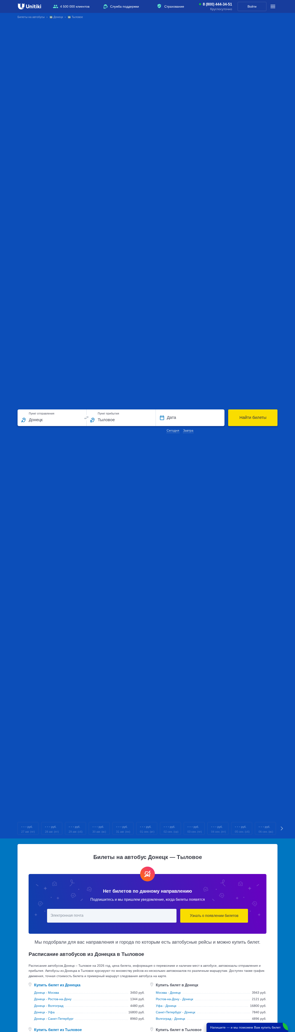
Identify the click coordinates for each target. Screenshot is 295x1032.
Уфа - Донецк (166, 1006)
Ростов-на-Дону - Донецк (174, 999)
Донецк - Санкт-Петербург (54, 1018)
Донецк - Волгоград (48, 1006)
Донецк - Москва (46, 992)
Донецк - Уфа (44, 1012)
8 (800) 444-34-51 (217, 4)
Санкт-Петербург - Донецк (175, 1012)
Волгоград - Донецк (170, 1018)
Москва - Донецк (168, 992)
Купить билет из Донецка (57, 985)
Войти (252, 6)
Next (282, 828)
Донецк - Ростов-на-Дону (52, 999)
